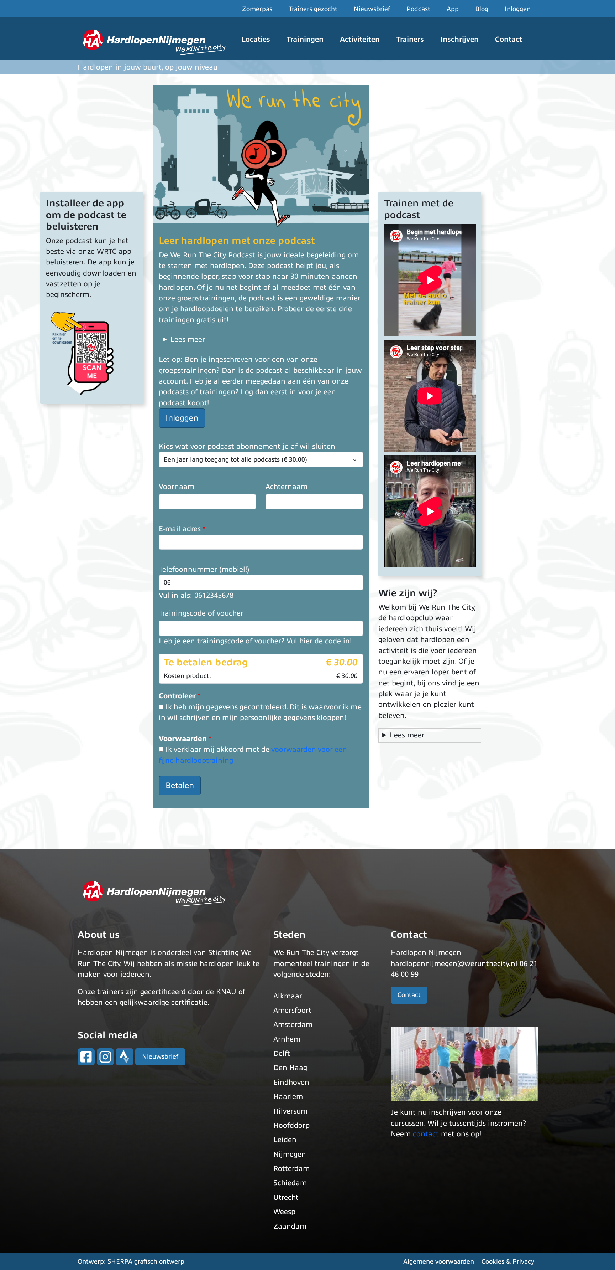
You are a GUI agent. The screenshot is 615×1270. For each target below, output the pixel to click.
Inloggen (518, 8)
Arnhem (286, 1039)
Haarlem (288, 1096)
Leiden (284, 1140)
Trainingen (305, 39)
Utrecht (286, 1197)
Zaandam (289, 1226)
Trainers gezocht (313, 8)
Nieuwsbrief (372, 8)
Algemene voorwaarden (438, 1261)
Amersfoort (292, 1010)
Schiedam (290, 1183)
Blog (481, 8)
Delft (281, 1053)
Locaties (255, 39)
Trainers (410, 39)
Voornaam (176, 487)
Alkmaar (287, 996)
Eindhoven (291, 1082)
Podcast (418, 8)
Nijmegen (289, 1154)
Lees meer (187, 339)
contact (426, 1134)
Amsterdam (292, 1024)
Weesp (284, 1212)
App (453, 8)
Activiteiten (360, 39)
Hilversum (290, 1111)
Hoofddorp (291, 1125)
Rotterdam (291, 1168)
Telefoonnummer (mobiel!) (204, 569)
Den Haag (290, 1068)
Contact (508, 39)
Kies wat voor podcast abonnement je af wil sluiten (247, 446)
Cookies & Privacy (508, 1261)
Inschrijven (459, 39)
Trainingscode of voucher (201, 613)
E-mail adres (180, 529)
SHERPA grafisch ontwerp (145, 1261)
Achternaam (287, 487)
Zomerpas (257, 8)
